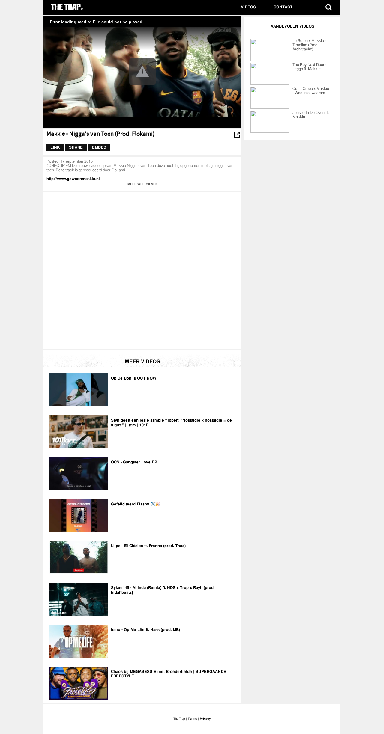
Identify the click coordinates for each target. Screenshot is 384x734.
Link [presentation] (55, 147)
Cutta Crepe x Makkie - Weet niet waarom (310, 91)
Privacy (205, 718)
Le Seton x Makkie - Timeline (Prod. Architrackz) (309, 45)
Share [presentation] (76, 147)
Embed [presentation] (99, 147)
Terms (192, 718)
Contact (283, 7)
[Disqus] (142, 270)
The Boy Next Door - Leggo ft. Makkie (309, 67)
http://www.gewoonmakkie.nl (73, 179)
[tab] (55, 147)
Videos (248, 7)
